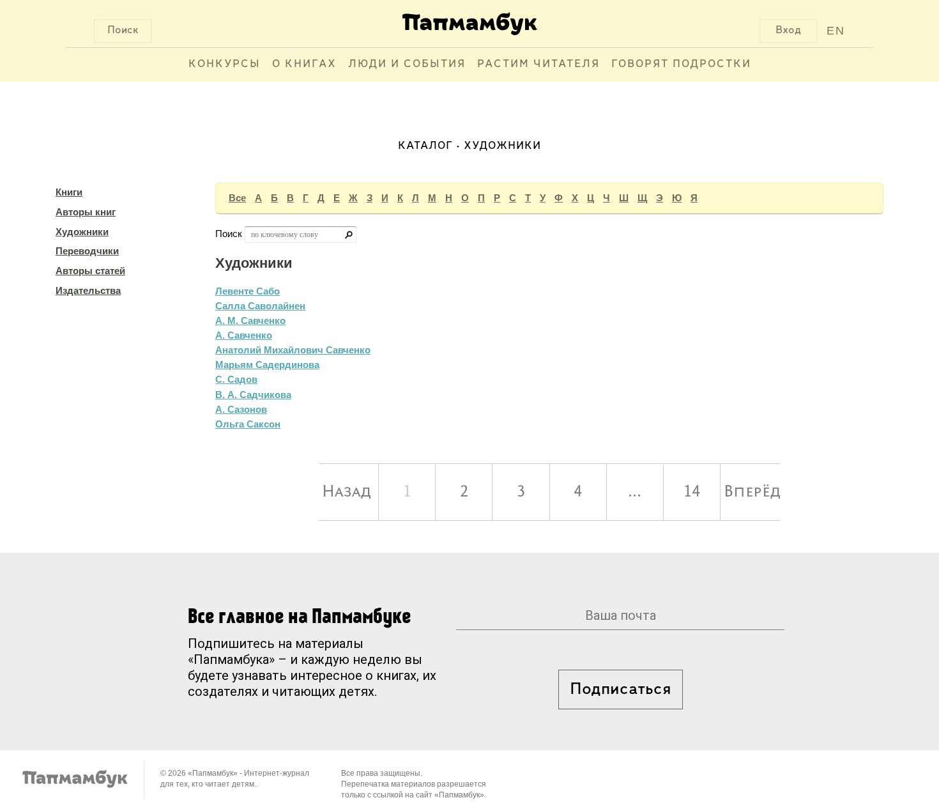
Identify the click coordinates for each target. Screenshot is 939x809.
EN (836, 30)
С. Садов (236, 379)
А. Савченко (243, 335)
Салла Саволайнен (260, 305)
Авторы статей (90, 270)
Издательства (88, 290)
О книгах (304, 64)
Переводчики (87, 250)
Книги (69, 192)
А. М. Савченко (250, 320)
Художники (82, 231)
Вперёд (752, 492)
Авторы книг (86, 211)
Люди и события (407, 64)
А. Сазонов (241, 409)
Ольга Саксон (247, 424)
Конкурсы (224, 64)
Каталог (425, 146)
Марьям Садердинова (267, 364)
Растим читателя (538, 64)
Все (237, 197)
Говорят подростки (681, 64)
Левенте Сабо (247, 291)
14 (691, 492)
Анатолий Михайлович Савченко (292, 349)
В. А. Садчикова (253, 394)
